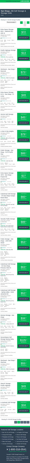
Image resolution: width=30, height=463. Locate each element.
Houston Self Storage (21, 434)
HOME (2, 15)
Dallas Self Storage (6, 441)
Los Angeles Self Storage (22, 432)
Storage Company (8, 6)
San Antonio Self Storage (7, 439)
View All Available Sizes (5, 43)
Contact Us (13, 456)
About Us (8, 456)
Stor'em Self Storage (7, 114)
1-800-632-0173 (18, 460)
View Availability (23, 37)
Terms (11, 458)
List (21, 22)
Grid (25, 22)
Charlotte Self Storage (21, 443)
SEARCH (27, 5)
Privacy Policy (17, 458)
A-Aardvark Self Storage (8, 402)
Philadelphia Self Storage (7, 437)
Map (25, 25)
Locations (19, 456)
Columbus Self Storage (7, 443)
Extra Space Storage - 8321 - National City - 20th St (7, 31)
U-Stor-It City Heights (7, 131)
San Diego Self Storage (21, 439)
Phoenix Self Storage (21, 437)
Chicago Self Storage (7, 434)
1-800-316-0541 (24, 1)
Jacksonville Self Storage (22, 441)
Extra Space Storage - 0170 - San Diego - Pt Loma (7, 94)
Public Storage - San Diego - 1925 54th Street (7, 241)
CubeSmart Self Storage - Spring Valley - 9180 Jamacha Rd (8, 292)
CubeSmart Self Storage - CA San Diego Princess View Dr (8, 266)
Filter (28, 22)
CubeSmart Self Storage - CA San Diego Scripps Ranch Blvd (8, 195)
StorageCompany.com (19, 454)
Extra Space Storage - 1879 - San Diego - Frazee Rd (7, 175)
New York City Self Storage (8, 432)
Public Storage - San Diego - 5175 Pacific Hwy (7, 152)
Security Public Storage (8, 219)
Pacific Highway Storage (8, 50)
